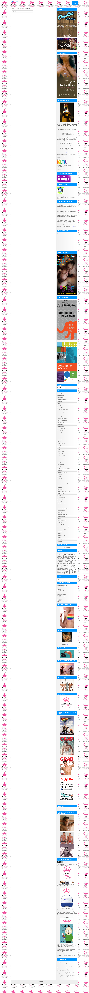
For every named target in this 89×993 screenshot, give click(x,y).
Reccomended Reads (62, 508)
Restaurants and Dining (62, 514)
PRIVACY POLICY (61, 503)
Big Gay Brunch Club (62, 409)
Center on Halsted (61, 418)
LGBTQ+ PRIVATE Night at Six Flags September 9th (67, 973)
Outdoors (59, 495)
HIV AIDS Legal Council (61, 594)
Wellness (59, 539)
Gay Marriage (60, 455)
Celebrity (59, 416)
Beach (59, 405)
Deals (59, 437)
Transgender (60, 531)
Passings (59, 499)
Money (59, 480)
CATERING (59, 589)
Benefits (59, 407)
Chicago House (60, 591)
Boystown (59, 411)
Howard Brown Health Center (62, 596)
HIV (58, 466)
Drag (58, 441)
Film (58, 445)
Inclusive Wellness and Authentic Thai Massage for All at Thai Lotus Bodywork (66, 963)
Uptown (59, 537)
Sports (59, 522)
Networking (60, 489)
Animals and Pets (61, 399)
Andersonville (60, 397)
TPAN (58, 601)
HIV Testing (59, 595)
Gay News (59, 593)
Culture (59, 432)
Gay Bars (59, 451)
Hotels (59, 470)
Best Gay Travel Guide (61, 588)
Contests (59, 430)
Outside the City (61, 497)
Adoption (59, 393)
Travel (59, 533)
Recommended (61, 510)
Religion (59, 512)
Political (59, 501)
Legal (59, 476)
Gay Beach (60, 453)
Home (75, 3)
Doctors (59, 439)
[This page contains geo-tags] (59, 169)
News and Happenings (62, 491)
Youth (59, 541)
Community (60, 426)
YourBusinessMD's (60, 887)
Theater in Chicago (61, 529)
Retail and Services (61, 516)
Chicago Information (62, 420)
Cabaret (59, 414)
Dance (59, 434)
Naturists (59, 487)
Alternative (60, 395)
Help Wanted (60, 464)
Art (58, 403)
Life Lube (58, 598)
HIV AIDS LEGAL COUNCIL (63, 468)
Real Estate (60, 506)
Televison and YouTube (62, 526)
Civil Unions (60, 422)
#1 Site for (66, 644)
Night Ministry (59, 599)
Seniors (59, 518)
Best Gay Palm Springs (61, 586)
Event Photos (60, 443)
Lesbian (59, 478)
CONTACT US (60, 428)
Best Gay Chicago (46, 981)
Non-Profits (60, 493)
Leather (59, 474)
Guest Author (60, 460)
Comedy (59, 424)
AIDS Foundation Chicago (62, 585)
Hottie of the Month (61, 472)
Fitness (59, 447)
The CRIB (59, 600)
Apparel (59, 401)
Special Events (61, 520)
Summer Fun (60, 524)
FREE (59, 449)
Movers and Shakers (62, 483)
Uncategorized (60, 535)
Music (59, 485)
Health (59, 462)
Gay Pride (60, 457)
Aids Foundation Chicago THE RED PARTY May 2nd (67, 970)
